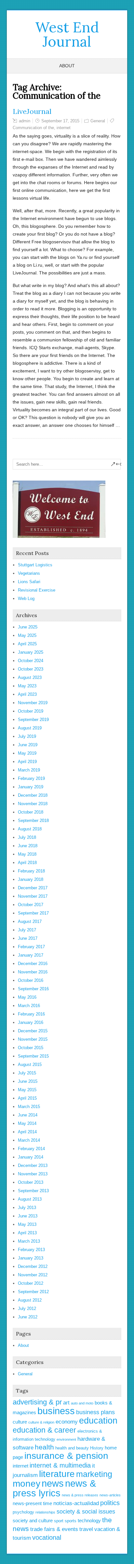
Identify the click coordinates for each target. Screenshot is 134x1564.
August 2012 (30, 1300)
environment (66, 1439)
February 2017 (31, 946)
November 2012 (32, 1274)
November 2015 (32, 1039)
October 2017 (30, 904)
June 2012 (27, 1316)
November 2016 (32, 972)
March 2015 (29, 1106)
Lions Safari (29, 581)
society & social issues (86, 1511)
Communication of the (33, 127)
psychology (23, 1512)
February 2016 (31, 1014)
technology (89, 1520)
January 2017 (30, 955)
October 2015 (30, 1047)
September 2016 (33, 988)
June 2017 (27, 938)
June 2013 (27, 1216)
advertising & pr (37, 1402)
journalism (25, 1475)
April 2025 (27, 643)
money (26, 1484)
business (56, 1411)
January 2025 (30, 652)
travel (86, 1529)
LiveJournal (32, 111)
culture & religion (41, 1422)
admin (24, 120)
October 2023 (30, 669)
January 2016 (30, 1022)
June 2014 (27, 1115)
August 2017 (30, 921)
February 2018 (31, 871)
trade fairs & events (54, 1529)
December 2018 (32, 795)
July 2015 (27, 1072)
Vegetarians (29, 573)
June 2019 (27, 744)
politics (110, 1502)
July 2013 (27, 1207)
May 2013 (27, 1224)
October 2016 (30, 980)
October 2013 (30, 1182)
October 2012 (30, 1283)
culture (20, 1422)
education (98, 1420)
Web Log (26, 598)
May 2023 (27, 685)
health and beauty (72, 1448)
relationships (45, 1512)
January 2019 (30, 786)
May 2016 (27, 997)
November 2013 (32, 1173)
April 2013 (27, 1232)
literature (57, 1474)
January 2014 (30, 1157)
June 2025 (27, 627)
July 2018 (27, 837)
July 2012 (27, 1308)
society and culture (33, 1520)
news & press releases (80, 1495)
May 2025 (27, 635)
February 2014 (31, 1148)
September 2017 (33, 913)
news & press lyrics (54, 1488)
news (53, 1483)
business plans (95, 1412)
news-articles (110, 1495)
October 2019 (30, 711)
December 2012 (32, 1266)
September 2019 (33, 719)
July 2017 (27, 929)
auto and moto (82, 1403)
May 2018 (27, 854)
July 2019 (27, 736)
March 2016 (29, 1005)
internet (64, 127)
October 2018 (30, 812)
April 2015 (27, 1098)
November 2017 (32, 896)
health (44, 1447)
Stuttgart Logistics (35, 564)
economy (67, 1422)
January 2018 (30, 879)
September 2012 (33, 1291)
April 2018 (27, 862)
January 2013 (30, 1258)
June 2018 (27, 845)
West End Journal (67, 34)
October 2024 (30, 660)
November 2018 (32, 803)
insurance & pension (66, 1456)
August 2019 (30, 728)
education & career (44, 1430)
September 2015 (33, 1056)
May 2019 (27, 753)
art (66, 1403)
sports (70, 1520)
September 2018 (33, 820)
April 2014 (27, 1131)
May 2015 (27, 1089)
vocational (46, 1537)
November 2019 (32, 702)
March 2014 (29, 1140)
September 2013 (33, 1190)
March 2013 (29, 1241)
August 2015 (30, 1064)
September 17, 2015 (60, 120)
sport (58, 1520)
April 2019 (27, 761)
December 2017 (32, 887)
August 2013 (30, 1199)
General (97, 120)
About (67, 65)
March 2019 (29, 770)
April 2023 (27, 694)
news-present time (32, 1503)
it (93, 1466)
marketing (94, 1474)
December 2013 (32, 1165)
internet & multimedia (60, 1465)
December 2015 (32, 1030)
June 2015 (27, 1081)
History (96, 1448)
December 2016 (32, 963)
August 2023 (30, 677)
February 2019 (31, 778)
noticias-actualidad (76, 1503)
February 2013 (31, 1249)
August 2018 (30, 828)
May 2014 (27, 1123)
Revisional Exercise (36, 590)
